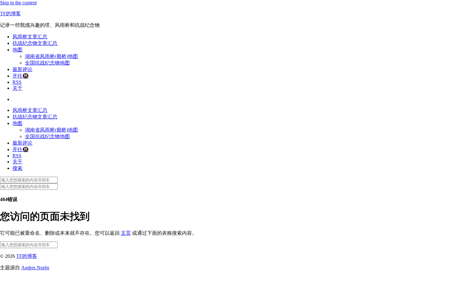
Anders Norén (35, 267)
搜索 (17, 168)
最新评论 (22, 69)
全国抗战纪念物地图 (47, 62)
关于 (17, 88)
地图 (17, 49)
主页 (126, 233)
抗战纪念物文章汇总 (34, 43)
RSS (16, 82)
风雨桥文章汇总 (29, 36)
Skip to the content (18, 2)
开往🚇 (20, 76)
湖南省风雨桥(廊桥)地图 (51, 56)
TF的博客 (10, 13)
